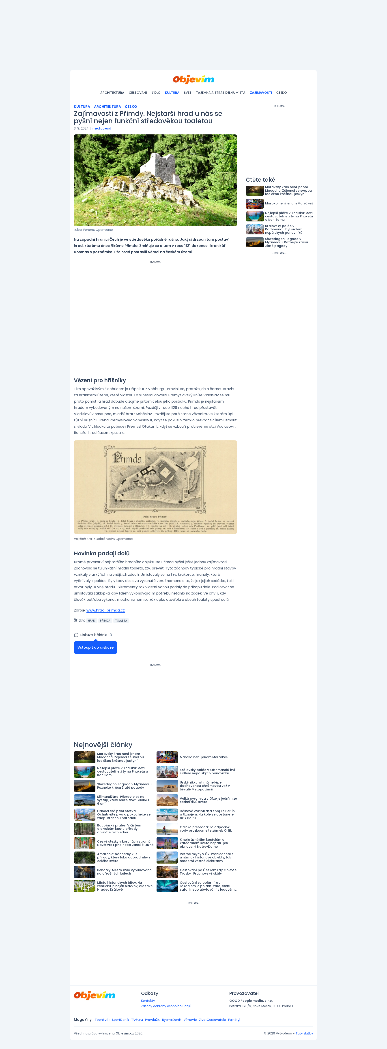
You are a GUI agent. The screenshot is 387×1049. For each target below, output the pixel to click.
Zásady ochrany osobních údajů (166, 1006)
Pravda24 (152, 1019)
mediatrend (101, 128)
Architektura (112, 92)
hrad (91, 620)
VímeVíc (190, 1019)
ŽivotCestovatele (212, 1019)
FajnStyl (234, 1019)
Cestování (138, 92)
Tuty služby (304, 1033)
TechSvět (102, 1019)
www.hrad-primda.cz (105, 610)
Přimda (105, 620)
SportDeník (120, 1019)
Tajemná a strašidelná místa (220, 92)
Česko (281, 92)
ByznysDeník (171, 1019)
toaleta (121, 620)
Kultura (172, 92)
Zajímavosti (261, 92)
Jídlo (156, 92)
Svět (187, 92)
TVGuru (137, 1019)
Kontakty (148, 1000)
